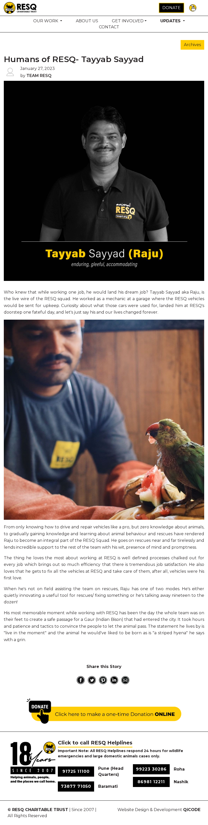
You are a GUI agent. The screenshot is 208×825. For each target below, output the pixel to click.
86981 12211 (151, 781)
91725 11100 (76, 771)
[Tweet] (92, 680)
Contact (109, 27)
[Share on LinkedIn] (114, 680)
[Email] (125, 680)
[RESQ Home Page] (20, 7)
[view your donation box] (193, 7)
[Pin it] (103, 680)
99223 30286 (151, 769)
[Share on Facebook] (81, 680)
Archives (192, 44)
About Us (87, 20)
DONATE (171, 7)
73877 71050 (76, 786)
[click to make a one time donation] (104, 711)
